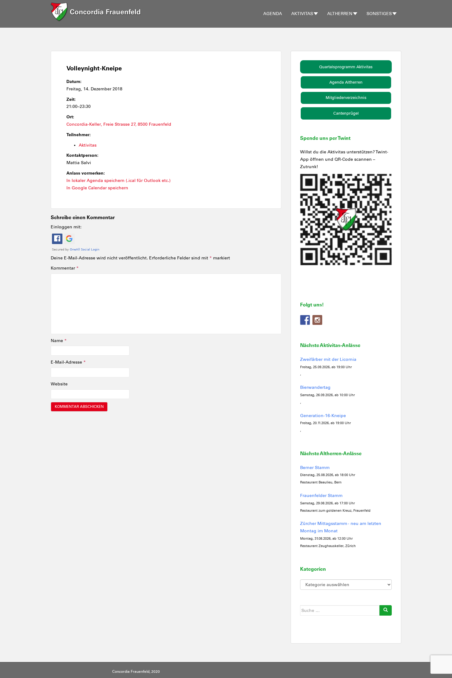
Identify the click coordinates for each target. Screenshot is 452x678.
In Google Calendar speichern (97, 188)
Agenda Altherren (346, 82)
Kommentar (65, 268)
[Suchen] (385, 610)
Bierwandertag (315, 387)
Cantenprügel (346, 113)
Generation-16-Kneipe (323, 415)
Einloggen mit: (66, 227)
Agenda (272, 13)
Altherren (339, 13)
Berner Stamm (315, 467)
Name (59, 340)
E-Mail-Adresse (68, 362)
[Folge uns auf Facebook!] (305, 320)
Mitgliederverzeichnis (346, 97)
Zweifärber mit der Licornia (328, 359)
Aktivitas (302, 13)
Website (59, 384)
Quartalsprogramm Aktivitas (346, 67)
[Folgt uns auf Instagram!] (317, 320)
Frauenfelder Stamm (321, 495)
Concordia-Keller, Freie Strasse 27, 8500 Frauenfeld (118, 124)
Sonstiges (379, 13)
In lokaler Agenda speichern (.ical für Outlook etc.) (118, 180)
